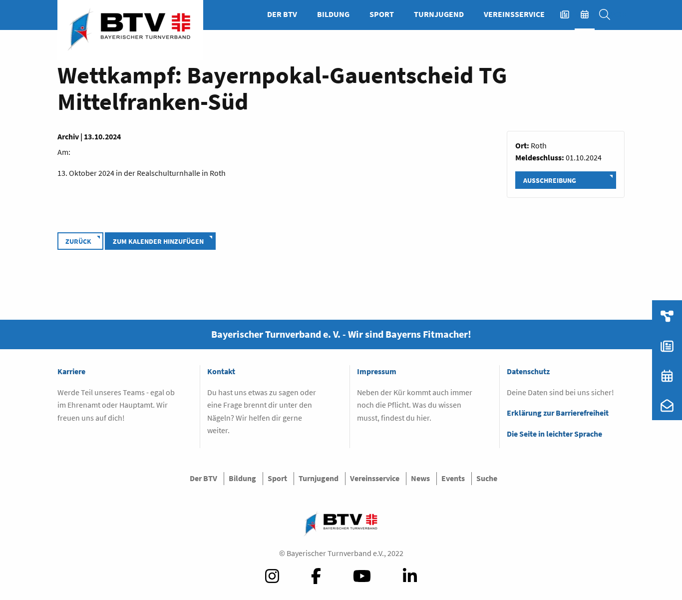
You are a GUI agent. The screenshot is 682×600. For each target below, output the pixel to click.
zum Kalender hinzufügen (158, 241)
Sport (381, 14)
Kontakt (221, 371)
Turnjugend (439, 14)
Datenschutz (528, 371)
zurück (78, 241)
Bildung (333, 14)
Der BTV (282, 14)
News (570, 14)
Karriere (71, 371)
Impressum (376, 371)
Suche (610, 14)
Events (590, 14)
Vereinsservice (514, 14)
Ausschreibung (549, 180)
